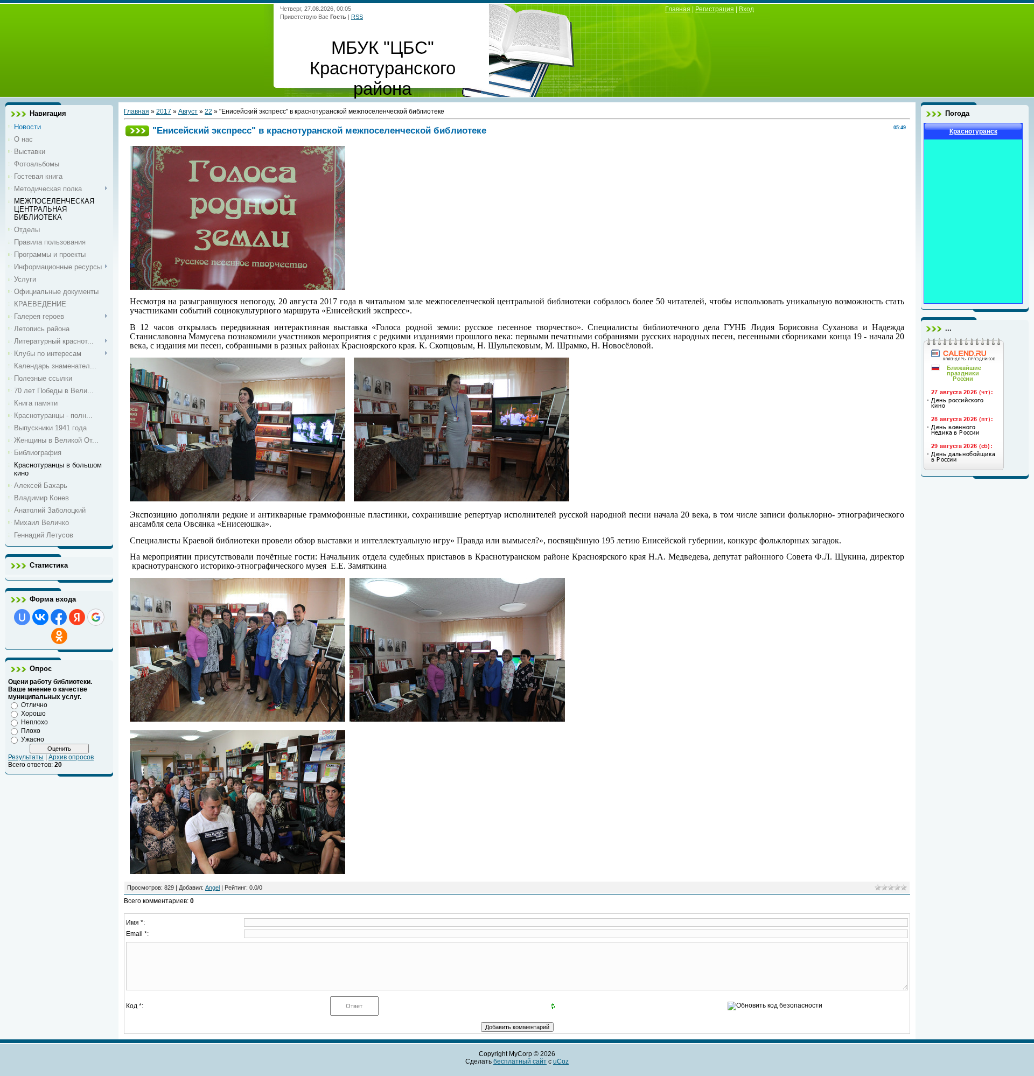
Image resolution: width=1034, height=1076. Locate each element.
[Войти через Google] (95, 617)
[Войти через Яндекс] (77, 617)
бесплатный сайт (520, 1061)
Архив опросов (71, 757)
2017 (163, 111)
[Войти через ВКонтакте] (40, 617)
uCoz (561, 1061)
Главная (677, 9)
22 (208, 111)
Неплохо (34, 722)
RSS (357, 16)
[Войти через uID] (22, 617)
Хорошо (33, 713)
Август (188, 111)
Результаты (26, 757)
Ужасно (32, 739)
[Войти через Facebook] (59, 617)
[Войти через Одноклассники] (59, 636)
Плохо (30, 731)
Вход (746, 9)
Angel (212, 887)
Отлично (34, 705)
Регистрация (714, 9)
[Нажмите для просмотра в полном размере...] (237, 287)
